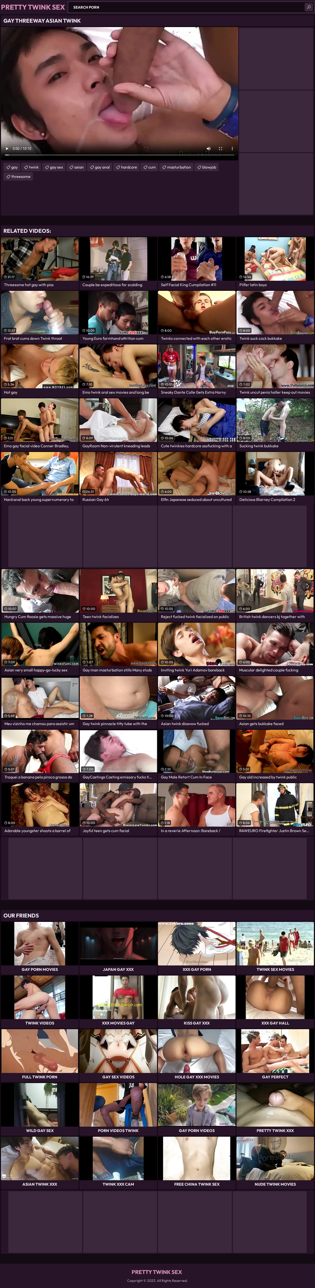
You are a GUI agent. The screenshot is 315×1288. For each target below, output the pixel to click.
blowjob (209, 167)
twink (34, 167)
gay (14, 167)
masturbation (179, 167)
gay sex (56, 167)
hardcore (129, 167)
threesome (21, 176)
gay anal (102, 167)
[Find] (309, 7)
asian (79, 167)
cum (152, 167)
